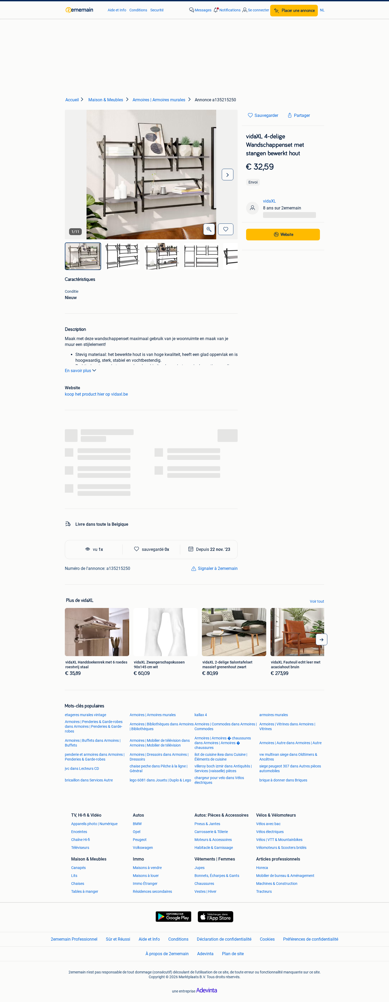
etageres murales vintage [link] (85, 715)
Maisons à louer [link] (146, 875)
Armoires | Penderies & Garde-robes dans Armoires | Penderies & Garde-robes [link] (94, 726)
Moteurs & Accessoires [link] (213, 840)
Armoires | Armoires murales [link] (153, 715)
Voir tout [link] (317, 601)
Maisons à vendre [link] (147, 868)
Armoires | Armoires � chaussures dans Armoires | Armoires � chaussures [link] (223, 743)
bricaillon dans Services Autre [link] (89, 780)
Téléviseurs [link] (80, 847)
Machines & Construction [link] (276, 883)
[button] (226, 10)
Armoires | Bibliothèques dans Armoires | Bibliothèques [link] (162, 726)
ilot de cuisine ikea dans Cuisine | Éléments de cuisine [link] (221, 756)
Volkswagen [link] (143, 847)
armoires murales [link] (273, 715)
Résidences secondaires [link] (152, 891)
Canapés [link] (78, 868)
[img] (83, 256)
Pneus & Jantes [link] (207, 824)
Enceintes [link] (79, 832)
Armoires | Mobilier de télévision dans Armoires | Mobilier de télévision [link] (160, 742)
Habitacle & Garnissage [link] (214, 847)
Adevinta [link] (205, 953)
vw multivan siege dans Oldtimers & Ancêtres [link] (288, 756)
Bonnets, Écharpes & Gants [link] (217, 875)
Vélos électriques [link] (270, 832)
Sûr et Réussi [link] (118, 939)
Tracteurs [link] (264, 891)
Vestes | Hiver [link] (205, 891)
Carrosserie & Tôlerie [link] (211, 832)
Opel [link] (136, 832)
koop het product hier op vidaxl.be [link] (96, 394)
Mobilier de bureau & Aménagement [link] (285, 875)
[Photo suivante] (227, 174)
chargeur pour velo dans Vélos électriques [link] (219, 780)
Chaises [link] (77, 883)
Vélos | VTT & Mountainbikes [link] (279, 840)
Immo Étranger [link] (145, 883)
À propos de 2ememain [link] (167, 953)
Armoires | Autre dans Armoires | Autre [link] (290, 743)
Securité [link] (157, 10)
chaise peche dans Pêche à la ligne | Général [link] (158, 768)
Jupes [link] (200, 868)
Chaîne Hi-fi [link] (80, 840)
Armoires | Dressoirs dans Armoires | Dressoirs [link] (159, 756)
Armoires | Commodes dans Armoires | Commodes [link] (226, 726)
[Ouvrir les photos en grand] (209, 229)
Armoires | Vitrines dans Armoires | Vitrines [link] (287, 726)
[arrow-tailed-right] (321, 639)
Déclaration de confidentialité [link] (224, 939)
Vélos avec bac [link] (268, 824)
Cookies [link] (267, 939)
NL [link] (322, 10)
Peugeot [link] (140, 840)
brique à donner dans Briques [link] (283, 780)
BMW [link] (137, 824)
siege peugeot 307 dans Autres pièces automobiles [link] (290, 768)
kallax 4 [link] (201, 715)
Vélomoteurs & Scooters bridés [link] (281, 847)
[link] (84, 10)
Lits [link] (74, 875)
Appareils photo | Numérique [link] (94, 824)
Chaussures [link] (204, 883)
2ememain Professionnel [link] (74, 939)
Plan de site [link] (233, 953)
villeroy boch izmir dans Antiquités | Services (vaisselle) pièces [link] (223, 768)
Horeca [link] (262, 868)
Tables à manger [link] (84, 891)
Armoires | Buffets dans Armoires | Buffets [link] (92, 742)
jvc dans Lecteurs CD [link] (82, 768)
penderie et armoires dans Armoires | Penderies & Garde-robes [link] (94, 756)
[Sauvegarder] (225, 229)
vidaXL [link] (269, 201)
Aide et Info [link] (117, 10)
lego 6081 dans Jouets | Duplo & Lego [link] (160, 780)
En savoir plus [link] (78, 370)
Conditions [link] (138, 10)
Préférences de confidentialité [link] (310, 939)
